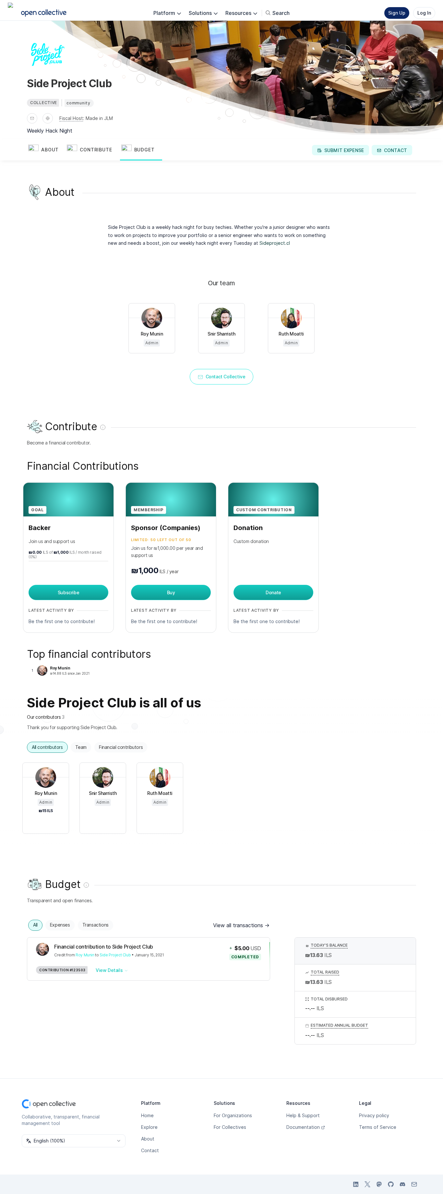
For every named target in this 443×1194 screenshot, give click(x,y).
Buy (171, 592)
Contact (150, 1150)
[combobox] (74, 1140)
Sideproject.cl (274, 243)
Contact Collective (225, 376)
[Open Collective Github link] (390, 1184)
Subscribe (68, 592)
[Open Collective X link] (367, 1184)
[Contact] (32, 118)
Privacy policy (374, 1115)
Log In (424, 13)
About (147, 1138)
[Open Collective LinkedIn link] (355, 1184)
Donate (273, 592)
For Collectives (230, 1127)
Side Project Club (115, 954)
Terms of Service (377, 1127)
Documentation (303, 1127)
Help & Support (303, 1115)
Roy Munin (85, 954)
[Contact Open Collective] (414, 1184)
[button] (46, 150)
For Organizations (233, 1115)
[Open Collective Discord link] (402, 1184)
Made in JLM (99, 118)
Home (147, 1115)
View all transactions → (241, 925)
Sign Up (396, 13)
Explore (149, 1127)
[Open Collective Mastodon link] (379, 1184)
